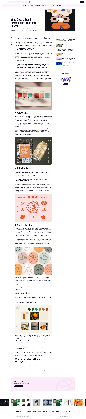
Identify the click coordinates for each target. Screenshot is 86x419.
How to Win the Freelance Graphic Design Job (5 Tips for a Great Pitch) (68, 40)
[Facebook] (66, 411)
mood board (24, 72)
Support (57, 411)
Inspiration (53, 373)
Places (65, 416)
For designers (29, 411)
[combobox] (16, 2)
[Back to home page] (4, 2)
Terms (22, 416)
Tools (58, 373)
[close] (82, 5)
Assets (31, 373)
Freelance (12, 16)
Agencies (28, 373)
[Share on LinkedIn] (12, 42)
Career (34, 373)
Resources (68, 416)
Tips (56, 373)
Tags (62, 416)
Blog (49, 411)
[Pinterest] (69, 411)
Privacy (25, 416)
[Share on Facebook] (12, 38)
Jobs (60, 416)
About (53, 411)
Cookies (28, 416)
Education (45, 373)
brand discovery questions (45, 57)
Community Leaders (39, 373)
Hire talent (34, 411)
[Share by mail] (12, 45)
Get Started (59, 5)
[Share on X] (12, 40)
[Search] (29, 2)
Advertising (45, 411)
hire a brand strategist (33, 45)
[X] (64, 411)
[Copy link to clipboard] (12, 47)
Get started (65, 84)
